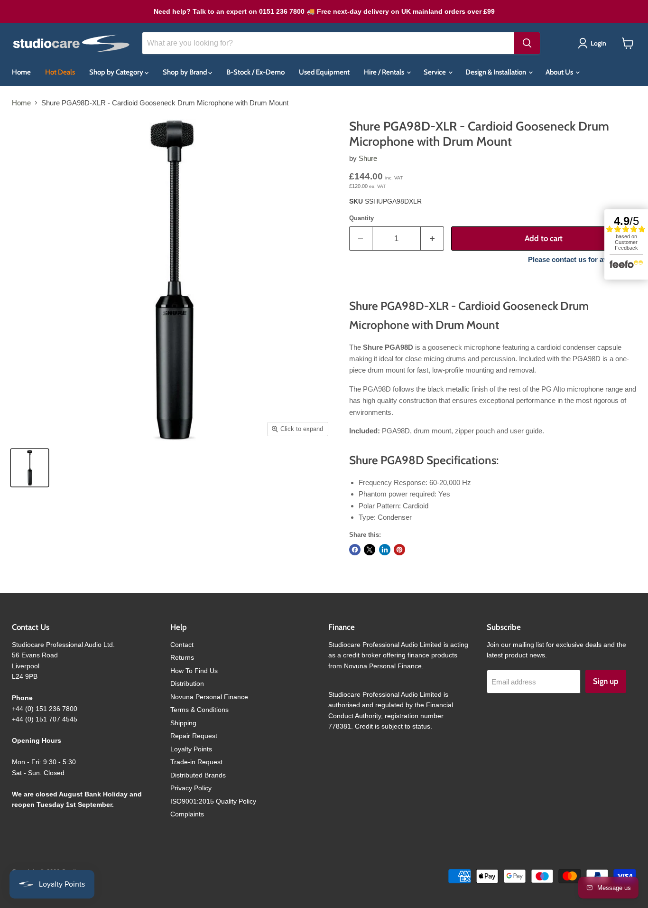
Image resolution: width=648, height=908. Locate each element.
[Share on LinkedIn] (384, 549)
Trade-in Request (196, 762)
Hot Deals (60, 72)
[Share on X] (369, 549)
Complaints (187, 814)
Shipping (183, 723)
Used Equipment (324, 72)
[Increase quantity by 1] (432, 238)
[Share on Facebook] (355, 549)
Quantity (361, 218)
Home (21, 72)
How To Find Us (194, 670)
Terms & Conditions (199, 709)
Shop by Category (117, 72)
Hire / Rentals (385, 72)
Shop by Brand (185, 72)
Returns (182, 657)
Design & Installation (496, 72)
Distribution (187, 683)
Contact (182, 644)
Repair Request (193, 736)
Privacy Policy (191, 788)
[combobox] (328, 43)
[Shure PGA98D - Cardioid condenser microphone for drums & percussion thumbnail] (29, 468)
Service (435, 72)
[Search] (527, 43)
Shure (368, 158)
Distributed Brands (198, 775)
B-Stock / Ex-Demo (255, 72)
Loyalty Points (191, 749)
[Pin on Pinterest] (399, 549)
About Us (560, 72)
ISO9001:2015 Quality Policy (213, 801)
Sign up (606, 681)
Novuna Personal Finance (209, 697)
